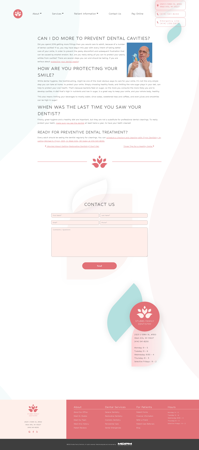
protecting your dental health (64, 61)
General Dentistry (112, 412)
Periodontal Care (112, 424)
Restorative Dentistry (113, 416)
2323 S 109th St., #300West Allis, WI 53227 (171, 5)
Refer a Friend (142, 420)
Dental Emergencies (113, 428)
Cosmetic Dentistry (113, 420)
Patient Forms (142, 412)
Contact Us (115, 13)
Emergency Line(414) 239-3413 (170, 22)
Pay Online (137, 13)
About (36, 13)
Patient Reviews (80, 428)
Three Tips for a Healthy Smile (138, 146)
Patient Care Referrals (145, 424)
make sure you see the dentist (70, 123)
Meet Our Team (80, 420)
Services (56, 13)
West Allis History (81, 424)
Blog (138, 428)
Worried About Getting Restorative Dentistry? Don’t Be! (72, 146)
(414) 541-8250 (169, 14)
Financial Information (144, 416)
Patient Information (85, 13)
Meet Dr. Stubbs (80, 416)
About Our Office (81, 412)
